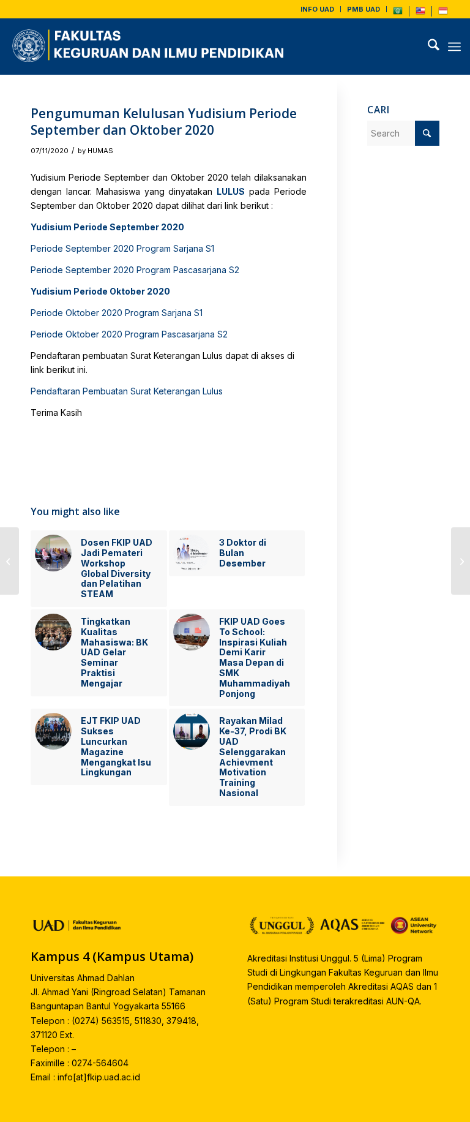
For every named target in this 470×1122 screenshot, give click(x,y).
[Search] (427, 46)
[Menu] (454, 46)
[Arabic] (398, 13)
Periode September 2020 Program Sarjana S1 (122, 248)
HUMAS (100, 150)
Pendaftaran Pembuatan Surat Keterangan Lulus (127, 391)
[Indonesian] (443, 13)
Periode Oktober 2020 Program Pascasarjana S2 (129, 334)
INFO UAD (317, 9)
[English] (420, 13)
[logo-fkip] (151, 46)
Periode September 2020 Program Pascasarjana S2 (135, 270)
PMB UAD (363, 9)
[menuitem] (317, 9)
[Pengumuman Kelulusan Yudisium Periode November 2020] (460, 561)
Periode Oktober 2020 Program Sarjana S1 (117, 312)
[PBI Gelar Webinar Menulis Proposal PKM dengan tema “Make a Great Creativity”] (9, 561)
